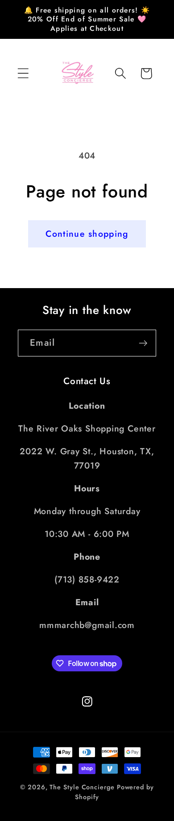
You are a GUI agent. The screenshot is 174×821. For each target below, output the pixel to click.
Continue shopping (87, 233)
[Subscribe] (143, 343)
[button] (23, 73)
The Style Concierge (82, 787)
